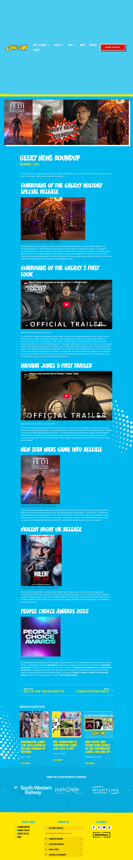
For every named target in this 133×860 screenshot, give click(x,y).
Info (70, 45)
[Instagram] (99, 827)
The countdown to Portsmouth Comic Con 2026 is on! (65, 745)
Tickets (36, 50)
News (82, 45)
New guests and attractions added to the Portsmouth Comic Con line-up (97, 747)
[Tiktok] (109, 827)
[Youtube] (104, 827)
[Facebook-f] (94, 827)
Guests (57, 45)
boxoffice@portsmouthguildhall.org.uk (58, 833)
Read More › (26, 763)
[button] (3, 790)
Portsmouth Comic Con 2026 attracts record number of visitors (33, 747)
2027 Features (39, 45)
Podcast (93, 45)
